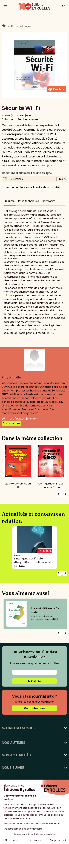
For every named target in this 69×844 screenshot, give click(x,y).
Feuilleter (56, 89)
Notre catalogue (21, 26)
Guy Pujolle (23, 115)
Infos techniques (28, 201)
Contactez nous (34, 708)
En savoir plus (11, 423)
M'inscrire (34, 681)
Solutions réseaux (29, 119)
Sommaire (48, 201)
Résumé (9, 201)
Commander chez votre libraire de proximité (31, 187)
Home (4, 26)
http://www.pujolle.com (22, 418)
